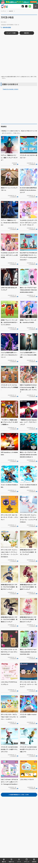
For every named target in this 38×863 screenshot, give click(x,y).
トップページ (3, 11)
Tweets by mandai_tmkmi (10, 89)
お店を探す (11, 11)
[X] (22, 6)
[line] (29, 6)
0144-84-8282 (7, 27)
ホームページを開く (11, 33)
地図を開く (26, 33)
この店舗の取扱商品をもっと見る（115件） (18, 794)
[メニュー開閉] (35, 6)
